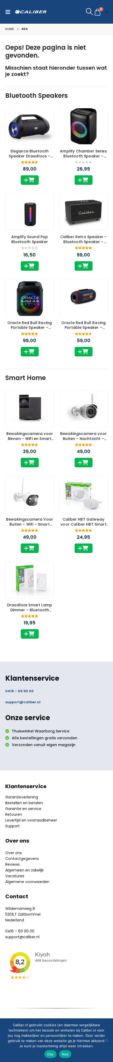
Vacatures (14, 876)
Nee (65, 1054)
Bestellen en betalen (24, 803)
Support (12, 826)
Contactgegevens (22, 858)
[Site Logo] (30, 12)
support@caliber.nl (22, 702)
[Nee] (106, 1040)
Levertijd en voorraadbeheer (31, 820)
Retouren (13, 814)
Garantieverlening (21, 797)
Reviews (12, 864)
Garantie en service (23, 808)
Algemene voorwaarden (27, 881)
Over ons (13, 852)
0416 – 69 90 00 (19, 691)
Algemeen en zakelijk (24, 870)
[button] (9, 11)
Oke (50, 1054)
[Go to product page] (30, 126)
